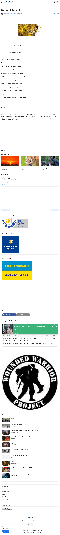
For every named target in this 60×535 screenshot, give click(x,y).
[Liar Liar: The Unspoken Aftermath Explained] (6, 438)
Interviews (4, 489)
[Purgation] (6, 444)
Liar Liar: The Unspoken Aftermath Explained (20, 436)
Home (2, 7)
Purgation (12, 443)
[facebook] (28, 524)
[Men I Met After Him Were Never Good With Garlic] (6, 469)
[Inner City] (6, 420)
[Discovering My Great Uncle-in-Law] (6, 457)
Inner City (12, 418)
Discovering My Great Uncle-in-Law (18, 455)
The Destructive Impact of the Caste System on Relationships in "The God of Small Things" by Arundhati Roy (32, 474)
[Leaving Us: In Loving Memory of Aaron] (6, 451)
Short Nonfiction (6, 499)
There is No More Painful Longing (18, 424)
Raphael (12, 461)
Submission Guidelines (28, 532)
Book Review (5, 486)
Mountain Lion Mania (27, 168)
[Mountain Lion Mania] (30, 161)
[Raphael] (6, 463)
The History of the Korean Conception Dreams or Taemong (24, 430)
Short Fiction (5, 496)
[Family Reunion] (10, 161)
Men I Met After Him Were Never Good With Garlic (22, 467)
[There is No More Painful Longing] (6, 426)
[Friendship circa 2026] (50, 161)
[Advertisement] (30, 138)
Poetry (6, 7)
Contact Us (38, 532)
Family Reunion (6, 168)
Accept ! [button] (6, 531)
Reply (3, 184)
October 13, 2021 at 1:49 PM (11, 179)
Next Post (54, 210)
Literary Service (6, 491)
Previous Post (6, 210)
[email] (31, 524)
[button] (2, 2)
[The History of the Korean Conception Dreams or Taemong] (6, 432)
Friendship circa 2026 (47, 168)
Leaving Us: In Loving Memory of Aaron (19, 449)
